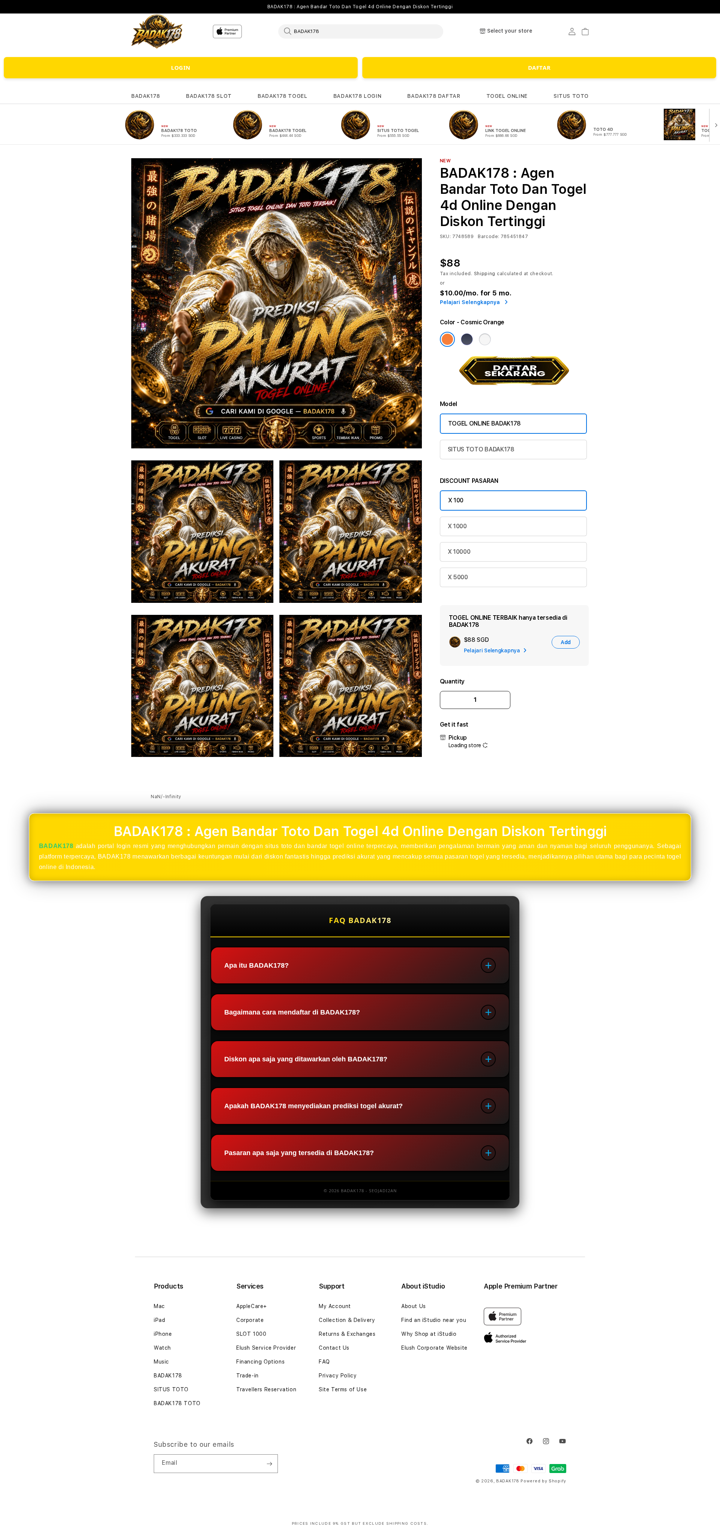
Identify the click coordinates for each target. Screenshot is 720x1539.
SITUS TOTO (571, 96)
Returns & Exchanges (347, 1334)
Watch (162, 1348)
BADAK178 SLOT (209, 96)
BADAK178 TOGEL (282, 96)
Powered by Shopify (543, 1481)
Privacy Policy (338, 1376)
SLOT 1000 (251, 1334)
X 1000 (457, 526)
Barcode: (488, 236)
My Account (335, 1306)
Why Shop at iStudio (428, 1334)
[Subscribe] (269, 1463)
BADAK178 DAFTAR (433, 96)
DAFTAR (539, 67)
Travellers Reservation (266, 1389)
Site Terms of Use (343, 1389)
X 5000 (458, 577)
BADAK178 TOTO (177, 1403)
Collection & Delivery (347, 1320)
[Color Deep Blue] (467, 339)
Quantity (452, 681)
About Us (413, 1306)
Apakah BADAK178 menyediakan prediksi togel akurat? (313, 1106)
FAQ (324, 1362)
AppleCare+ (251, 1306)
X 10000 (459, 551)
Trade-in (247, 1376)
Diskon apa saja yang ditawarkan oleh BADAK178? (305, 1059)
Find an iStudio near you (433, 1320)
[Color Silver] (485, 339)
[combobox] (360, 31)
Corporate (250, 1320)
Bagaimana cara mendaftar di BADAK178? (292, 1012)
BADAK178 (145, 96)
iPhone (163, 1334)
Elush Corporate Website (434, 1348)
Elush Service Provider (266, 1348)
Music (161, 1362)
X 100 (456, 500)
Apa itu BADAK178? (256, 965)
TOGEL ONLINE (507, 96)
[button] (145, 96)
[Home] (157, 31)
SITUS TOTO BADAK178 (481, 449)
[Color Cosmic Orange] (447, 339)
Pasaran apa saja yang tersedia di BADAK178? (299, 1153)
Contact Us (334, 1348)
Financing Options (260, 1362)
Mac (159, 1306)
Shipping (485, 273)
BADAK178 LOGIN (357, 96)
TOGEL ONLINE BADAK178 (484, 423)
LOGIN (180, 67)
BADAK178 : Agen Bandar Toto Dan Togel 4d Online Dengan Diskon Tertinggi (360, 6)
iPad (159, 1320)
